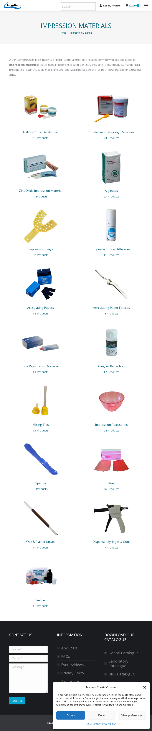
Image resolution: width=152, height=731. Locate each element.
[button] (144, 687)
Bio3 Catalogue (122, 674)
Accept (71, 715)
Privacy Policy (109, 723)
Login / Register (112, 5)
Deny (101, 715)
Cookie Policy (93, 723)
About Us (69, 648)
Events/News (72, 664)
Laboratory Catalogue (118, 663)
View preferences (132, 715)
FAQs (65, 656)
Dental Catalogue (124, 653)
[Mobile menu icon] (145, 5)
